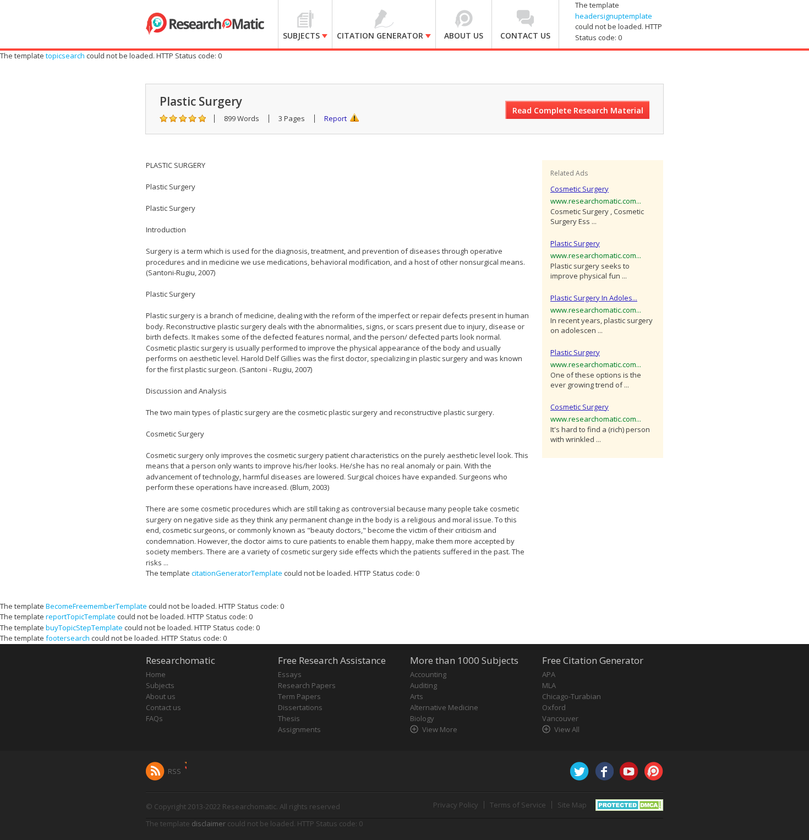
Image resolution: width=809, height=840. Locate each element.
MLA (549, 685)
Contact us (163, 707)
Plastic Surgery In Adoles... (593, 298)
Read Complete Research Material (577, 110)
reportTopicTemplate (81, 616)
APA (548, 674)
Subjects (160, 685)
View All (567, 729)
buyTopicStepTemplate (84, 627)
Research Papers (307, 685)
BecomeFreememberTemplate (96, 606)
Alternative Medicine (444, 707)
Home (156, 674)
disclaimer (209, 823)
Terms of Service (518, 805)
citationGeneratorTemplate (237, 573)
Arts (416, 696)
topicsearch (65, 56)
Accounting (428, 674)
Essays (290, 674)
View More (439, 729)
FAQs (154, 718)
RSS (174, 771)
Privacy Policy (455, 805)
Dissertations (300, 707)
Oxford (554, 707)
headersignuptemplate (613, 16)
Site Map (572, 805)
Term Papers (299, 696)
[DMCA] (629, 804)
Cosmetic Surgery (579, 189)
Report (335, 118)
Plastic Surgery (575, 243)
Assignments (299, 729)
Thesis (289, 718)
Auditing (423, 685)
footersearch (68, 638)
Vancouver (560, 718)
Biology (422, 718)
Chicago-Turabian (571, 696)
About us (161, 696)
